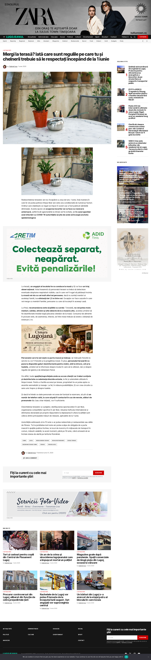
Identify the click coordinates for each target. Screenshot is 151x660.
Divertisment (58, 634)
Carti (106, 41)
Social (80, 629)
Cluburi (98, 41)
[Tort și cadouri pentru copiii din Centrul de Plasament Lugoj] (20, 540)
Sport (80, 634)
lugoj (31, 440)
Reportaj (13, 41)
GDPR (74, 478)
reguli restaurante (58, 440)
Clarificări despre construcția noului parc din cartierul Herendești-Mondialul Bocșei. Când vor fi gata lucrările (138, 129)
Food (91, 41)
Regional (22, 41)
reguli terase (72, 440)
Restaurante (75, 41)
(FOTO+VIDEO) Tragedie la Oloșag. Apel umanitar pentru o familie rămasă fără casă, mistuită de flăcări (137, 94)
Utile (38, 41)
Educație (56, 629)
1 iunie (24, 440)
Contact (81, 640)
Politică (6, 634)
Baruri (84, 41)
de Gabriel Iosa (123, 184)
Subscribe (98, 473)
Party (121, 41)
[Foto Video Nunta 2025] (57, 504)
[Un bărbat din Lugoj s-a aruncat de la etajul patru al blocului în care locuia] (94, 580)
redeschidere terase (42, 440)
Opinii (5, 41)
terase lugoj (52, 444)
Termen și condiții (82, 478)
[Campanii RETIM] (57, 253)
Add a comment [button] (31, 458)
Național (31, 41)
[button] (4, 37)
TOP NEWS (142, 37)
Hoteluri (65, 41)
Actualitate (7, 50)
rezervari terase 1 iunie (30, 444)
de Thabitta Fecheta (125, 202)
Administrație (124, 168)
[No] (148, 657)
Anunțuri (46, 41)
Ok (126, 657)
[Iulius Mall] (75, 17)
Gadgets (114, 41)
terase (42, 444)
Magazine (56, 41)
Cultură (31, 634)
